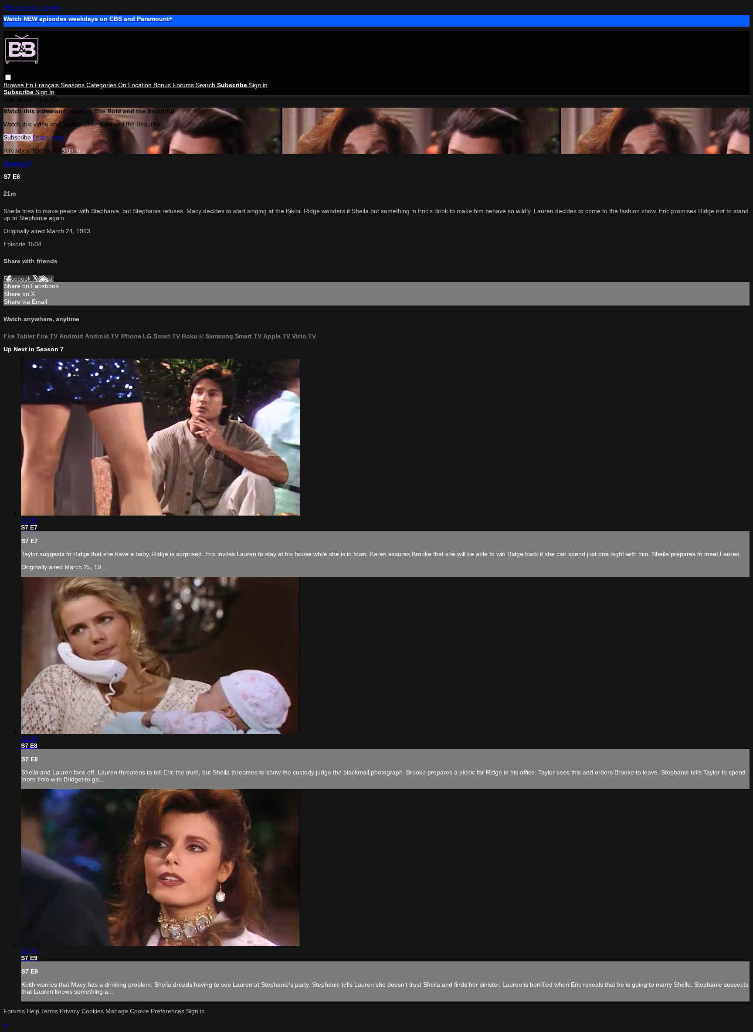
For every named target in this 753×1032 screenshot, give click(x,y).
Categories (102, 84)
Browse (14, 84)
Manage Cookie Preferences (145, 1011)
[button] (8, 77)
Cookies (93, 1011)
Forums (184, 84)
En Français (43, 84)
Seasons (73, 84)
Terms (50, 1011)
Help (34, 1011)
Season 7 (17, 163)
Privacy (70, 1011)
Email (46, 278)
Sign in (258, 84)
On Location (135, 84)
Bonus (163, 84)
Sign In (44, 91)
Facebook (18, 278)
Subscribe (18, 137)
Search (206, 84)
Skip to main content (31, 7)
